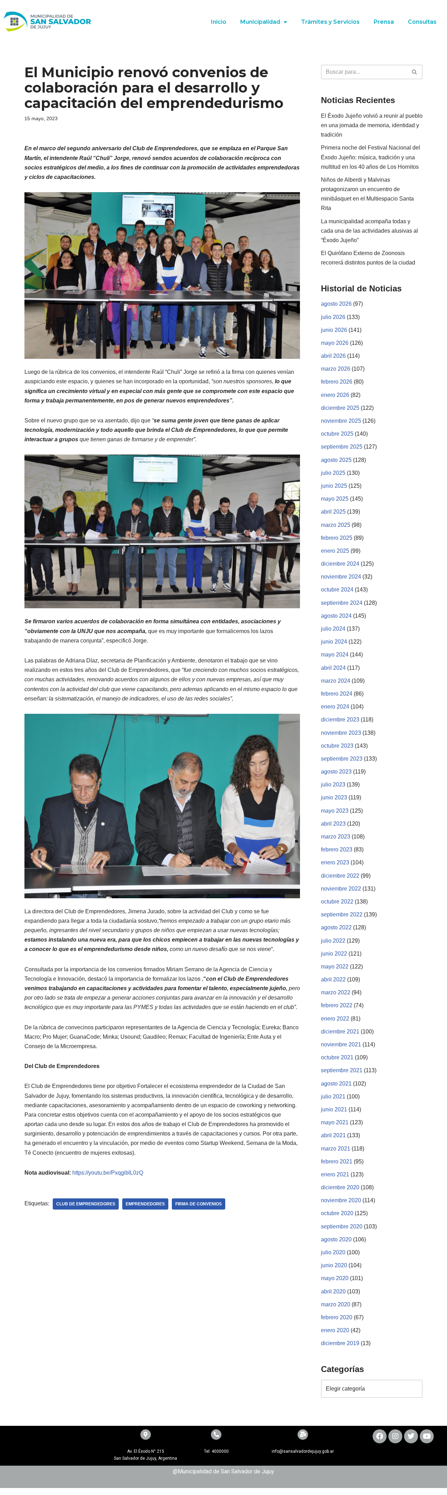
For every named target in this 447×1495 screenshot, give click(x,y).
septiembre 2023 (341, 759)
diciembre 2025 (340, 408)
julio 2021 (333, 1097)
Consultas (422, 22)
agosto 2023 (336, 772)
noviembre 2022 (341, 889)
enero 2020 (335, 1330)
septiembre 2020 (341, 1226)
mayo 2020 (335, 1278)
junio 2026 (334, 330)
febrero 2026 (336, 382)
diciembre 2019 (340, 1343)
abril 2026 (333, 356)
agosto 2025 (336, 460)
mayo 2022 (335, 967)
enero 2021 (335, 1174)
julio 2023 (333, 785)
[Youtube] (427, 1436)
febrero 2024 (336, 694)
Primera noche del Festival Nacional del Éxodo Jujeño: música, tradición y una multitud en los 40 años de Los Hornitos (370, 157)
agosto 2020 (336, 1239)
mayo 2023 (335, 811)
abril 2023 (333, 824)
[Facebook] (380, 1436)
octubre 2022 (337, 902)
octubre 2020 (337, 1213)
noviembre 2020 (341, 1200)
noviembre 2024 (341, 577)
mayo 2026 (335, 343)
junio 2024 (334, 642)
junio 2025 (334, 486)
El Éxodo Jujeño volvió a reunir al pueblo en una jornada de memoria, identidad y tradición (372, 125)
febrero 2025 (336, 538)
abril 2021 (333, 1135)
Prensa (384, 22)
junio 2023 (334, 797)
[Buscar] (415, 72)
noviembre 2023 (341, 733)
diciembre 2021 (340, 1032)
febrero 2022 (336, 1005)
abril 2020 (333, 1291)
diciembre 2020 (340, 1187)
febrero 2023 (336, 849)
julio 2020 (333, 1252)
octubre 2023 (337, 746)
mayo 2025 (335, 499)
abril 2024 (333, 668)
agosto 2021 (336, 1084)
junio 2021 (334, 1109)
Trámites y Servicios (330, 22)
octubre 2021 (337, 1057)
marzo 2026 (335, 369)
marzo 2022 (335, 992)
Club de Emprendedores (85, 1204)
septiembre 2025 (341, 447)
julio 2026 (333, 317)
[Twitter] (411, 1436)
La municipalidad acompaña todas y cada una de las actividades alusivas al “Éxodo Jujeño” (369, 230)
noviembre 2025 (341, 421)
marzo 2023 (335, 837)
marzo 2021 (335, 1149)
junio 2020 (334, 1265)
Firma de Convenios (198, 1204)
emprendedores (145, 1204)
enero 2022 (335, 1019)
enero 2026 (335, 395)
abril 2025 (333, 512)
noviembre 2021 (341, 1044)
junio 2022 (334, 954)
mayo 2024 (335, 655)
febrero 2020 (336, 1317)
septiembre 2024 (341, 603)
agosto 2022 (336, 927)
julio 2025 (333, 473)
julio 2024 (333, 629)
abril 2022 (333, 979)
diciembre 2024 (340, 564)
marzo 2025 (335, 525)
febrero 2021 (336, 1161)
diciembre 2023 (340, 720)
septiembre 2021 (341, 1070)
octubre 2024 (337, 590)
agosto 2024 (336, 616)
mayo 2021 (335, 1122)
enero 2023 (335, 862)
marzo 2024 (335, 681)
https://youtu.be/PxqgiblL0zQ (107, 1173)
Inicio (218, 22)
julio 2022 (333, 941)
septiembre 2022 (341, 914)
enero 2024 (335, 707)
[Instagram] (395, 1436)
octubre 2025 (337, 434)
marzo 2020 (335, 1304)
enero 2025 (335, 551)
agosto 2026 (336, 304)
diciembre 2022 (340, 876)
